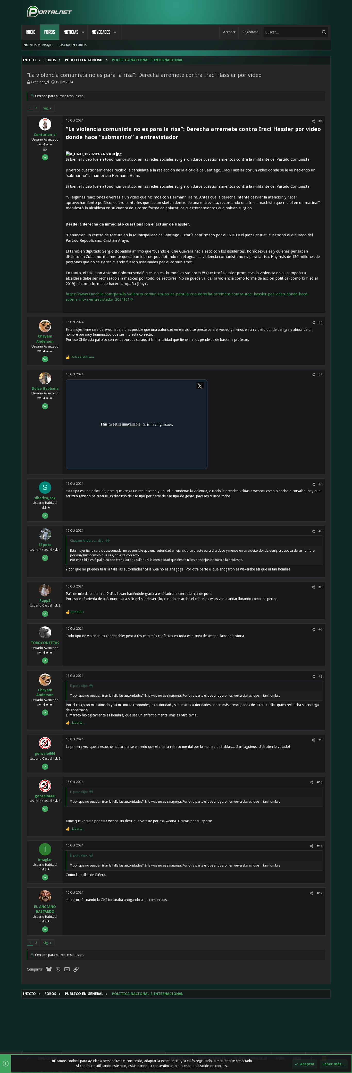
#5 (320, 531)
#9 (320, 740)
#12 (319, 893)
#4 (320, 484)
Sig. (46, 108)
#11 (319, 846)
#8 (320, 676)
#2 (320, 323)
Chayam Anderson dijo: (87, 540)
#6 (320, 587)
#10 (319, 782)
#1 (320, 121)
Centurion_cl (40, 82)
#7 (320, 629)
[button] (83, 32)
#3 (320, 375)
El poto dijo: (79, 686)
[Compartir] (313, 121)
